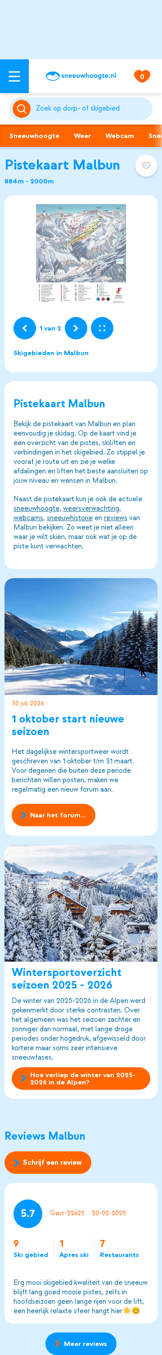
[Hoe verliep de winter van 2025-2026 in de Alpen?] (81, 903)
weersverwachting (91, 508)
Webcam (119, 135)
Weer (82, 135)
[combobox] (92, 109)
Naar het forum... (58, 815)
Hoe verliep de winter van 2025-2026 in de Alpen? (82, 1078)
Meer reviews (85, 1343)
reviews (115, 517)
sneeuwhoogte (36, 508)
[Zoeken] (92, 109)
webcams (28, 517)
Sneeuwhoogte (34, 135)
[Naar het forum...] (81, 636)
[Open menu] (14, 76)
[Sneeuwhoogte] (81, 76)
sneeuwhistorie (70, 517)
